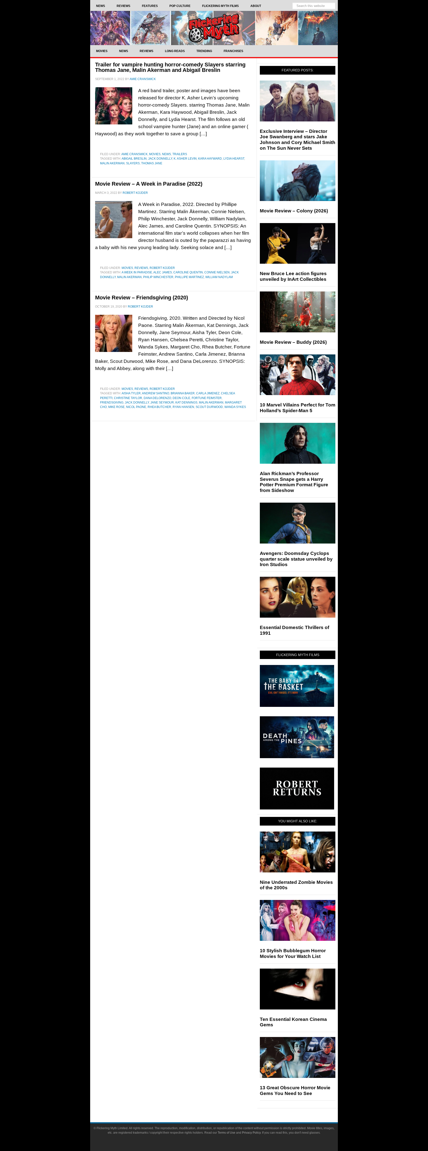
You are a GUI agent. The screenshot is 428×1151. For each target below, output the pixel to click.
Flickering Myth (214, 28)
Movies (154, 154)
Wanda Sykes (235, 407)
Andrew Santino (155, 393)
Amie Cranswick (134, 154)
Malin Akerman (112, 163)
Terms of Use (226, 1132)
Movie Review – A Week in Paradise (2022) (148, 184)
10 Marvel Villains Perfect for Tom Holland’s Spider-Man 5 (297, 407)
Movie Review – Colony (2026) (294, 210)
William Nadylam (219, 277)
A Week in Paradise (137, 272)
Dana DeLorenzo (157, 398)
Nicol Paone (136, 407)
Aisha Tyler (131, 393)
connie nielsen (217, 272)
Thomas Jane (151, 163)
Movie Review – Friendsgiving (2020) (141, 297)
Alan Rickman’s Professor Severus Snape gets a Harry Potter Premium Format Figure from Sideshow (294, 482)
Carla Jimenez (207, 393)
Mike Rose (116, 407)
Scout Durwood (209, 407)
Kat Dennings (186, 402)
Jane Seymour (162, 402)
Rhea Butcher (159, 407)
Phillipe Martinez (189, 277)
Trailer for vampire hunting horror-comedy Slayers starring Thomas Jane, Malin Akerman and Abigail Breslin (170, 67)
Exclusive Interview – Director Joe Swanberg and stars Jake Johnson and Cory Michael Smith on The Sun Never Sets (297, 140)
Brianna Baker (183, 393)
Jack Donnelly (160, 158)
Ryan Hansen (183, 407)
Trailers (179, 154)
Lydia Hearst (233, 158)
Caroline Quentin (188, 272)
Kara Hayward (210, 158)
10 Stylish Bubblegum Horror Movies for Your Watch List (293, 953)
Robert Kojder (162, 268)
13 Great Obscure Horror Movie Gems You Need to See (295, 1090)
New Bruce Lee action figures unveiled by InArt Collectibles (293, 276)
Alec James (162, 272)
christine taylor (128, 398)
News (166, 154)
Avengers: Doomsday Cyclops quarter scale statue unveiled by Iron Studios (296, 559)
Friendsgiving (111, 402)
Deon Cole (181, 398)
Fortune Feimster (207, 398)
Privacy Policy (251, 1132)
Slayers (133, 163)
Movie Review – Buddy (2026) (293, 342)
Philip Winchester (158, 277)
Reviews (141, 268)
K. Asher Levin (185, 158)
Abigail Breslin (134, 158)
